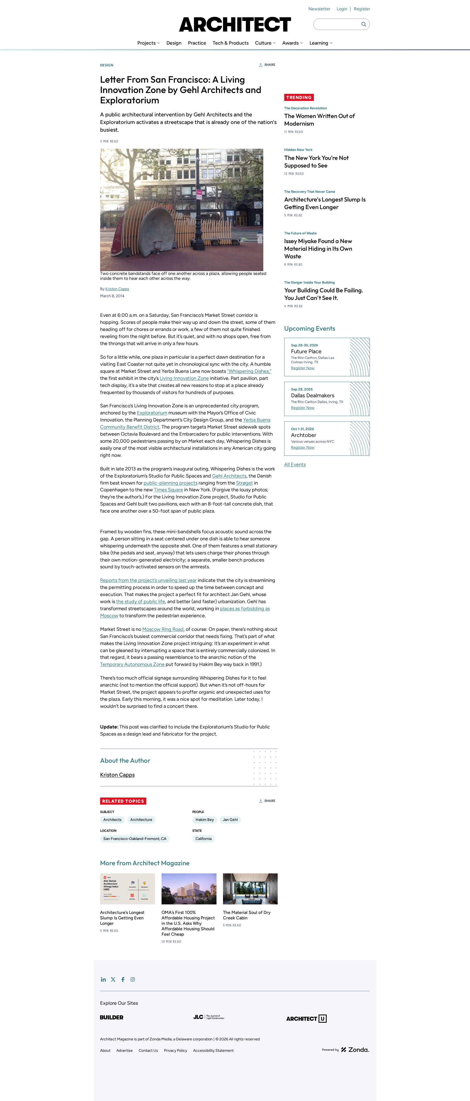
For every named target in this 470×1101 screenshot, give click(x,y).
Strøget (244, 483)
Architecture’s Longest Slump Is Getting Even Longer (122, 918)
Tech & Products (231, 43)
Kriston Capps (117, 289)
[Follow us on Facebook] (123, 979)
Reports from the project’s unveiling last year (148, 580)
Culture (263, 43)
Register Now (302, 368)
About (105, 1050)
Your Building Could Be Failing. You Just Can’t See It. (323, 293)
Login (342, 8)
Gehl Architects (229, 476)
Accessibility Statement (213, 1050)
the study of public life (140, 601)
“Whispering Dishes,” (249, 371)
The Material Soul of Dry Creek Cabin (247, 915)
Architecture (141, 819)
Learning (319, 43)
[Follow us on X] (113, 979)
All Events (295, 464)
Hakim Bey (205, 819)
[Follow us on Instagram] (132, 979)
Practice (197, 43)
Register (362, 8)
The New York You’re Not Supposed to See (316, 161)
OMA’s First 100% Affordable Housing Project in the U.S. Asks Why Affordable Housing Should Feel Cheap (188, 923)
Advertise (124, 1050)
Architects (112, 819)
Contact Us (148, 1050)
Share (269, 65)
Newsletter (319, 8)
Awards (290, 43)
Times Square (168, 490)
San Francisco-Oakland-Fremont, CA (134, 838)
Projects (146, 43)
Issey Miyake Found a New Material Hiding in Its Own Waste (318, 248)
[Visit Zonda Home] (345, 1049)
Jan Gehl (230, 819)
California (204, 838)
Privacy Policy (175, 1050)
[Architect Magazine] (235, 24)
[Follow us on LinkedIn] (103, 979)
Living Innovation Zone (184, 378)
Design (173, 43)
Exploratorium (152, 413)
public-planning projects (170, 483)
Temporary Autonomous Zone (132, 664)
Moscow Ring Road (163, 629)
